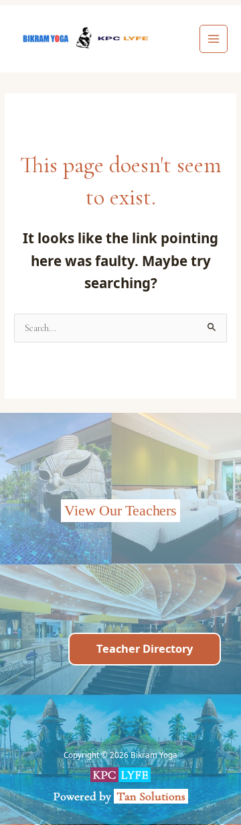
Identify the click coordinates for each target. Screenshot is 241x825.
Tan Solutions (152, 796)
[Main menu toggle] (213, 39)
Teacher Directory (144, 648)
